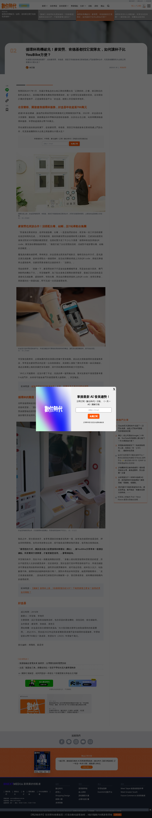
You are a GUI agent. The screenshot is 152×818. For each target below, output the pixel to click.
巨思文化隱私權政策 (97, 422)
